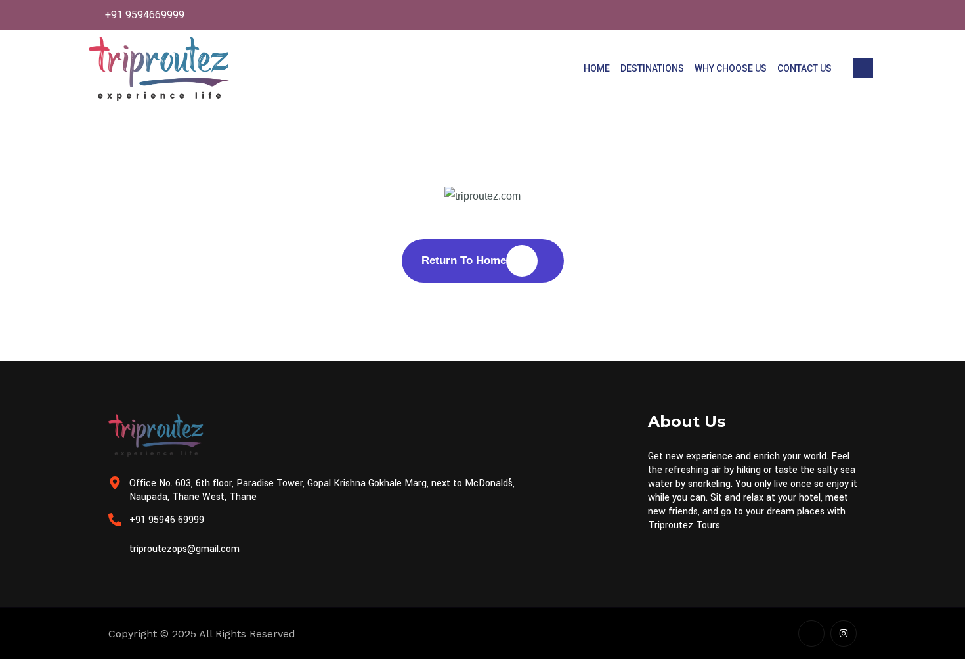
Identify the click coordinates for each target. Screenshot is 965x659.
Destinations (652, 68)
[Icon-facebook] (811, 633)
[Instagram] (843, 633)
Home (597, 68)
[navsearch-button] (863, 68)
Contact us (804, 68)
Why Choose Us (731, 68)
